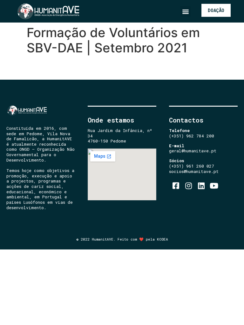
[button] (185, 11)
